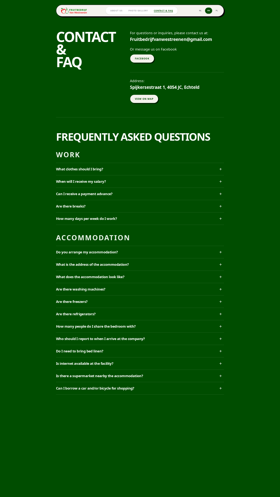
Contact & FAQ (163, 10)
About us (116, 10)
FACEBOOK (142, 58)
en (208, 10)
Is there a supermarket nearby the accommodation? (139, 376)
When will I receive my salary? (139, 181)
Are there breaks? (139, 206)
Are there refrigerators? (139, 314)
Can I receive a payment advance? (139, 194)
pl (217, 10)
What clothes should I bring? (139, 169)
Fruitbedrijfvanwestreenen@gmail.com (171, 39)
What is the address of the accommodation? (139, 264)
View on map (144, 98)
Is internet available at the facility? (139, 363)
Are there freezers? (139, 301)
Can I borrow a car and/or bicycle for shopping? (139, 388)
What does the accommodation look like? (139, 277)
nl (200, 10)
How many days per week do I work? (139, 218)
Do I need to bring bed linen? (139, 351)
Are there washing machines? (139, 289)
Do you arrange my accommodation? (139, 252)
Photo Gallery (138, 10)
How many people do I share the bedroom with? (139, 326)
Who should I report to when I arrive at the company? (139, 339)
